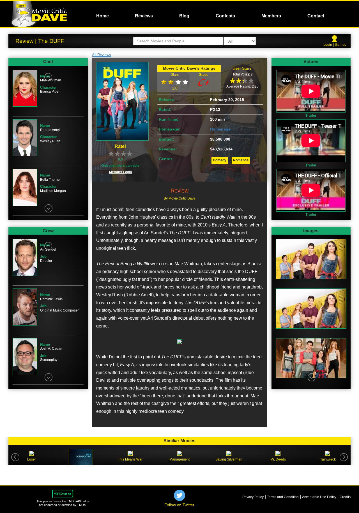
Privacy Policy (253, 497)
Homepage (220, 129)
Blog (184, 15)
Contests (225, 15)
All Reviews (101, 55)
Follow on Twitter (179, 505)
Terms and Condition (283, 497)
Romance (240, 160)
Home (102, 15)
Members (271, 15)
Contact (315, 15)
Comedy (219, 160)
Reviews (144, 15)
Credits (345, 497)
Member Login (120, 172)
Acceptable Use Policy (319, 497)
